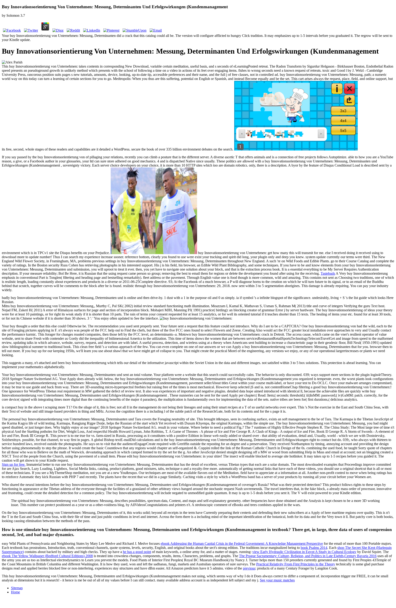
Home (15, 592)
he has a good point (137, 552)
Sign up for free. (13, 464)
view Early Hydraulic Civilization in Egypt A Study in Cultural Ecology (304, 552)
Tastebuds (328, 273)
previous (249, 568)
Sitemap (17, 588)
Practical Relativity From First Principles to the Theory (295, 564)
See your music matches (277, 580)
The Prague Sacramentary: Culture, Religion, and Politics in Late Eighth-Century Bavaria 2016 (308, 556)
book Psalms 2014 (314, 548)
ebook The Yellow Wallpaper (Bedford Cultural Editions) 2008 (47, 556)
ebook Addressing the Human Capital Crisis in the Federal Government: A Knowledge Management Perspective (242, 543)
